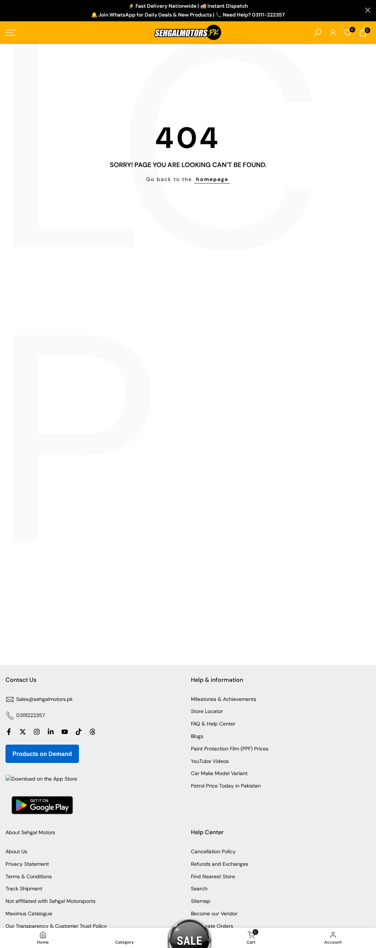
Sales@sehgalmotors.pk (44, 699)
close (8, 10)
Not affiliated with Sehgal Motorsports (50, 901)
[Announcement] (188, 10)
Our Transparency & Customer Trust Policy (56, 926)
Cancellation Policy (213, 851)
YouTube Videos (210, 761)
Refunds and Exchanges (219, 864)
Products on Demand (42, 754)
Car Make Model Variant (219, 773)
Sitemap (200, 901)
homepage (212, 179)
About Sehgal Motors (30, 832)
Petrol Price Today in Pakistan (226, 785)
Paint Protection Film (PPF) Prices (229, 748)
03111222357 (30, 715)
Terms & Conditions (29, 876)
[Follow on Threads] (92, 731)
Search (199, 888)
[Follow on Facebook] (9, 731)
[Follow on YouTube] (64, 731)
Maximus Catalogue (29, 913)
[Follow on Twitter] (22, 731)
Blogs (197, 736)
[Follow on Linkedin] (50, 731)
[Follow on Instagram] (36, 731)
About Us (16, 851)
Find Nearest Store (213, 876)
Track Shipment (24, 888)
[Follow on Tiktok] (78, 731)
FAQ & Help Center (213, 723)
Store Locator (207, 711)
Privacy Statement (27, 864)
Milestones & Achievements (223, 699)
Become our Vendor (214, 913)
